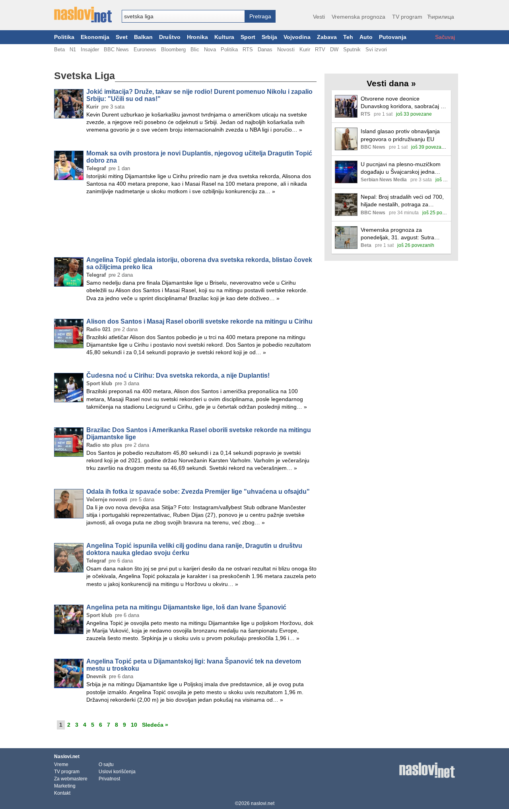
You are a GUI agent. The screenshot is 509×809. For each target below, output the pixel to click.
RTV (320, 49)
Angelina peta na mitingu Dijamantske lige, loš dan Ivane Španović (186, 607)
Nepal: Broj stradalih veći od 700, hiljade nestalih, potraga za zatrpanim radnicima (402, 201)
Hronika (197, 37)
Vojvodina (297, 37)
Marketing (65, 786)
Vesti (319, 17)
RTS (248, 49)
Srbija (269, 37)
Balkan (143, 37)
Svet (122, 37)
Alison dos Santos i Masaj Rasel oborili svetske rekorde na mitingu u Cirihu (199, 321)
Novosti (286, 49)
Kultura (224, 37)
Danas (265, 49)
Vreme (61, 764)
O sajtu (106, 764)
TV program (407, 17)
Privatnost (109, 779)
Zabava (327, 37)
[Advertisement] (185, 227)
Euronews (145, 49)
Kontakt (62, 793)
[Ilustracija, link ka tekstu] (346, 107)
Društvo (170, 37)
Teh (348, 37)
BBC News (116, 49)
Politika (64, 37)
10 (134, 725)
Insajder (90, 49)
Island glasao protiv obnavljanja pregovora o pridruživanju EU (400, 135)
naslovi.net (262, 803)
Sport (248, 37)
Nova (210, 49)
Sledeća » (155, 725)
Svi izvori (376, 49)
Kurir (304, 49)
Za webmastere (70, 779)
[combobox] (183, 16)
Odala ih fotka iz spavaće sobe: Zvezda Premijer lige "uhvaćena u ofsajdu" (198, 491)
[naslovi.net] (83, 15)
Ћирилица (440, 17)
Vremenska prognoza (358, 17)
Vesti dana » (391, 83)
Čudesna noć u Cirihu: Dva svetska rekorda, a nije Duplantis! (178, 375)
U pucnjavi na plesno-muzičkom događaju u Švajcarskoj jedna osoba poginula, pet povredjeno (401, 168)
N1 (73, 49)
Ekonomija (95, 37)
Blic (194, 49)
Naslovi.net (67, 756)
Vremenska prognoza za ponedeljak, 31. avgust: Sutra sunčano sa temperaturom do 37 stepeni (402, 234)
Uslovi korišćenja (117, 771)
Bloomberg (173, 49)
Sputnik (352, 49)
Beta (59, 49)
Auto (366, 37)
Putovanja (392, 37)
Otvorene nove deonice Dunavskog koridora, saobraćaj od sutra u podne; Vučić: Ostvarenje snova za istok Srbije (404, 102)
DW (334, 49)
